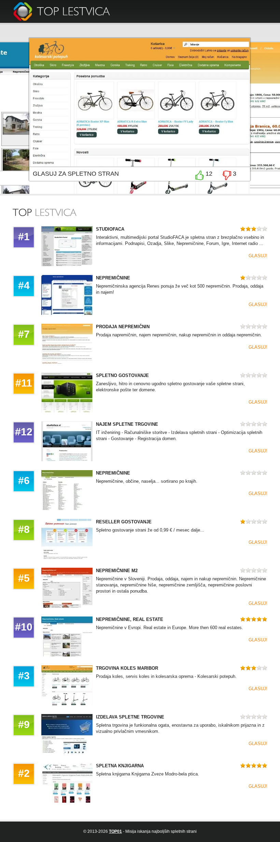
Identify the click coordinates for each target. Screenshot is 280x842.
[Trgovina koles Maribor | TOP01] (73, 10)
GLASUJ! (258, 255)
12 (209, 174)
